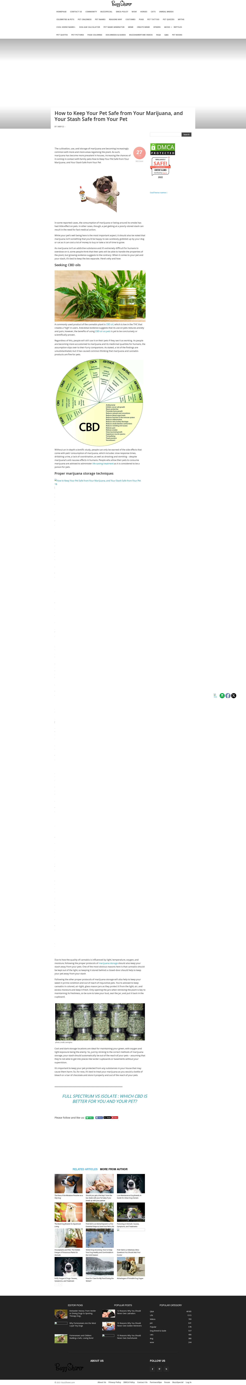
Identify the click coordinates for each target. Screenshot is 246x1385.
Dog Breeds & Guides (116, 35)
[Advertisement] (100, 138)
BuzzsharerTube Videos (141, 35)
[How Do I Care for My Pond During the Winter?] (100, 1266)
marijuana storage (108, 963)
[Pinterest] (159, 1369)
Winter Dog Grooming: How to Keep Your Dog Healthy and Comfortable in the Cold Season (99, 1252)
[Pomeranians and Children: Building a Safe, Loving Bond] (61, 1338)
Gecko (167, 27)
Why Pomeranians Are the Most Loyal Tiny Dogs (82, 1324)
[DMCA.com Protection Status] (163, 155)
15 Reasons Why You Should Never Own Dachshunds (129, 1336)
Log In (188, 1382)
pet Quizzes (168, 19)
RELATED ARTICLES (85, 1169)
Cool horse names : (66, 27)
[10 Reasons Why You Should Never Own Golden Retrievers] (108, 1326)
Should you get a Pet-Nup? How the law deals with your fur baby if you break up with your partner (99, 1197)
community (91, 11)
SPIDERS (157, 27)
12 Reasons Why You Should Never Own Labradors (129, 1312)
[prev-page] (56, 1284)
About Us (102, 1382)
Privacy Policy (115, 1382)
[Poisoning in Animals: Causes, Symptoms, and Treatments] (131, 1212)
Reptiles (178, 27)
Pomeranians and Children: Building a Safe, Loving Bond (81, 1336)
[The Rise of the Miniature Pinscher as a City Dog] (69, 1183)
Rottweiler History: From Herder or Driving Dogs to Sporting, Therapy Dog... (82, 1313)
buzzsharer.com (160, 167)
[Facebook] (152, 1369)
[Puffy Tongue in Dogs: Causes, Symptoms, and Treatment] (69, 1266)
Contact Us (76, 11)
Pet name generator (114, 27)
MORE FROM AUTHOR (113, 1169)
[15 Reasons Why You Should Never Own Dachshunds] (108, 1338)
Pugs (141, 19)
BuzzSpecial (106, 11)
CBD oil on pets (102, 331)
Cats (153, 11)
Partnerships (156, 1382)
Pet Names (100, 19)
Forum (167, 1382)
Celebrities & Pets (65, 19)
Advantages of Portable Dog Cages (130, 1278)
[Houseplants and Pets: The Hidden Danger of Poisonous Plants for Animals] (69, 1238)
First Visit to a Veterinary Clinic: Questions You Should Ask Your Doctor (128, 1252)
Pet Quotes (62, 35)
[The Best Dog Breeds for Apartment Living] (69, 1212)
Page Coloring (95, 35)
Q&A (166, 35)
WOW (134, 11)
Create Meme (143, 27)
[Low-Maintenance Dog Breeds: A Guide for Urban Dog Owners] (131, 1183)
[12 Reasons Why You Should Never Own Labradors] (108, 1314)
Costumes (130, 19)
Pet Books (177, 35)
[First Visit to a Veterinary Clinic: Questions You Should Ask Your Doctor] (131, 1238)
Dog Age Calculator (89, 27)
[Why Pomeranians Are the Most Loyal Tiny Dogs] (61, 1326)
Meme (130, 27)
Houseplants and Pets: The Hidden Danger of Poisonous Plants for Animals (67, 1252)
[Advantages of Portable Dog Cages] (131, 1266)
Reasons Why (115, 19)
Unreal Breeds (166, 11)
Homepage (61, 11)
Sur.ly (165, 173)
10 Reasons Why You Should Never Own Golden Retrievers (129, 1324)
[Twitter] (166, 1369)
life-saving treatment (103, 463)
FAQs (158, 35)
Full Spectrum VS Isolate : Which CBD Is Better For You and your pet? (104, 1098)
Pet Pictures (77, 35)
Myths (181, 19)
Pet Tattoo (153, 19)
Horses (143, 11)
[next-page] (60, 1284)
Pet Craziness (84, 19)
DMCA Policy (122, 11)
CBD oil (109, 324)
